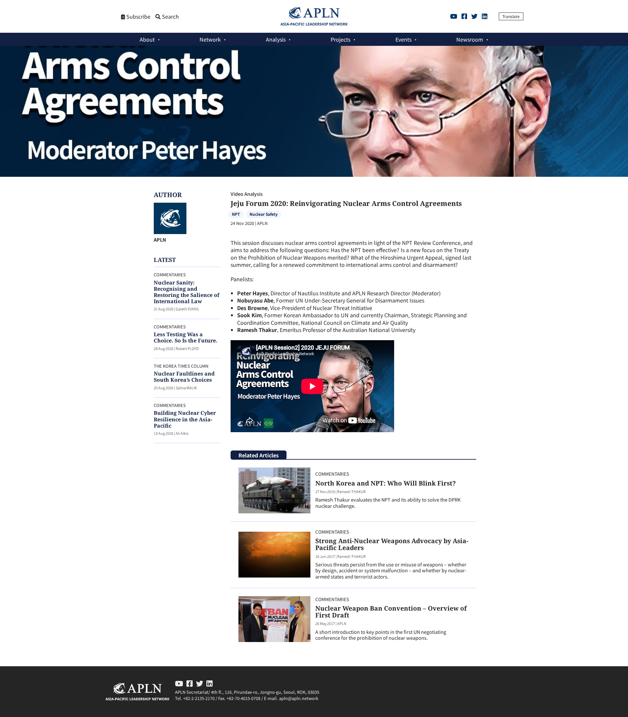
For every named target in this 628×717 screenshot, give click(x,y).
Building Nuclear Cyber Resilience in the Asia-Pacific (185, 419)
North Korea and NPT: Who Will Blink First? (385, 483)
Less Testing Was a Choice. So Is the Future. (186, 337)
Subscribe (137, 16)
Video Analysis (247, 193)
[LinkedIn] (484, 16)
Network (210, 39)
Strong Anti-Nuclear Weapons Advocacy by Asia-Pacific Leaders (391, 544)
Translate (511, 16)
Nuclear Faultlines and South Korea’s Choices (184, 376)
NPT (236, 214)
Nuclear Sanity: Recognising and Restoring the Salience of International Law (186, 292)
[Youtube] (453, 16)
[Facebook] (464, 16)
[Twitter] (474, 16)
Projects (340, 39)
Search (170, 16)
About (147, 39)
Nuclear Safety (264, 214)
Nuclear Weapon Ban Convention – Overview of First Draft (391, 611)
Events (403, 39)
